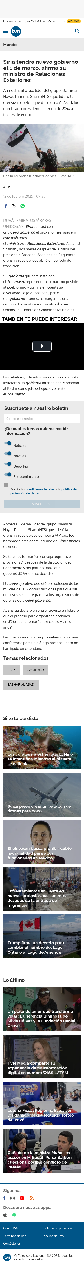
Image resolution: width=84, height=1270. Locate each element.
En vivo (74, 21)
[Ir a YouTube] (23, 1198)
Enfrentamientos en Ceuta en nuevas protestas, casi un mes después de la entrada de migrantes (37, 898)
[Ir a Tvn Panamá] (40, 31)
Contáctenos (12, 1243)
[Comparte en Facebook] (6, 206)
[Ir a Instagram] (13, 1198)
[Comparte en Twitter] (14, 206)
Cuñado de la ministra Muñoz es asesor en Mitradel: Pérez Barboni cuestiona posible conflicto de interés (40, 1159)
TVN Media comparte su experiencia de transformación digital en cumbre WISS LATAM (38, 1068)
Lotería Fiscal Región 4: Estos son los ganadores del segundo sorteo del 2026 (41, 1115)
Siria (12, 670)
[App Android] (15, 1215)
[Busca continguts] (77, 31)
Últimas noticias (12, 21)
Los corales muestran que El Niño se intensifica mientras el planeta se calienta (40, 759)
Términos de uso (14, 1236)
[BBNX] (7, 1257)
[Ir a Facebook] (5, 1198)
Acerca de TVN (54, 1236)
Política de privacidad (58, 1228)
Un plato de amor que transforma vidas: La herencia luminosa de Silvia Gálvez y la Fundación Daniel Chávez (41, 1018)
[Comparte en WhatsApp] (22, 206)
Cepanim (53, 21)
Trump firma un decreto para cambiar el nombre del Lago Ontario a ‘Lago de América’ (36, 947)
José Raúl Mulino (35, 21)
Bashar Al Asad (21, 684)
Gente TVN (10, 1228)
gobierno (35, 670)
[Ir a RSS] (32, 1198)
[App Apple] (6, 1215)
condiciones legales (40, 489)
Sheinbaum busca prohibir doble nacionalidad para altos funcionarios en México (40, 853)
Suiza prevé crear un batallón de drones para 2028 (39, 808)
